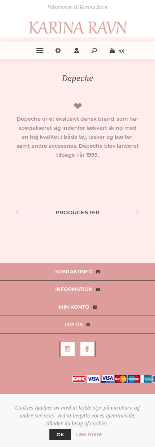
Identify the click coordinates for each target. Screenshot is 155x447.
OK (60, 434)
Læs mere (89, 434)
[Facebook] (87, 349)
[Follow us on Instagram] (68, 349)
